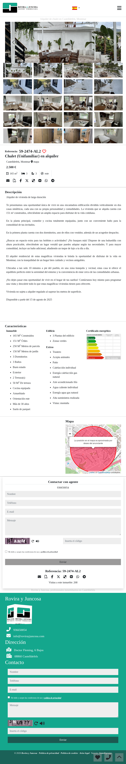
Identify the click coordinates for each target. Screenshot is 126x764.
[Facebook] (21, 180)
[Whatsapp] (47, 180)
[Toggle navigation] (119, 8)
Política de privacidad (49, 753)
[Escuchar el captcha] (37, 541)
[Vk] (40, 180)
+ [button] (70, 429)
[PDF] (15, 180)
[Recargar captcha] (32, 541)
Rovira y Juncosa (29, 753)
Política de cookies (69, 753)
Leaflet (91, 472)
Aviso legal (85, 753)
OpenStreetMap (104, 472)
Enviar (63, 562)
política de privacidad (49, 552)
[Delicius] (34, 180)
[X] (27, 180)
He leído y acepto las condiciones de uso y (33, 552)
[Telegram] (52, 180)
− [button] (70, 434)
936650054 (63, 487)
